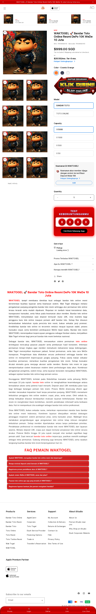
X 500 (58, 145)
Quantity (58, 191)
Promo (9, 611)
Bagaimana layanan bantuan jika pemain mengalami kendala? (31, 486)
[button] (4, 8)
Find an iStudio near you (77, 523)
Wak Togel (10, 544)
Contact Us (53, 531)
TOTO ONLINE (62, 113)
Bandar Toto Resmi (14, 522)
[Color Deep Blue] (62, 73)
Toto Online (11, 531)
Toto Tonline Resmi (14, 539)
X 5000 (59, 129)
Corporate (31, 522)
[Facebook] (55, 282)
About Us (73, 518)
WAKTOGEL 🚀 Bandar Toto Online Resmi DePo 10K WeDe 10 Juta (48, 2)
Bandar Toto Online (14, 518)
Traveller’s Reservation (36, 544)
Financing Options (34, 535)
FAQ (50, 535)
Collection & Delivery (57, 522)
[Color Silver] (68, 73)
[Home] (43, 8)
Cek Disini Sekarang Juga (74, 231)
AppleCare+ (32, 518)
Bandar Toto (11, 526)
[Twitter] (59, 282)
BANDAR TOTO (63, 105)
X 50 (58, 153)
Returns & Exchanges (57, 526)
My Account (53, 518)
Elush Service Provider (36, 531)
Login (29, 611)
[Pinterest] (63, 282)
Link (67, 611)
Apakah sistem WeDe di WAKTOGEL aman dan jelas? (28, 475)
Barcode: (72, 44)
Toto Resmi (10, 535)
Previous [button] (3, 2)
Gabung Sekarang (73, 2)
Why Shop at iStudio (77, 529)
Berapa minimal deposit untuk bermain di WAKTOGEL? (29, 464)
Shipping (68, 52)
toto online (81, 341)
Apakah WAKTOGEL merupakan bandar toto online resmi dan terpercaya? (35, 458)
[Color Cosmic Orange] (56, 73)
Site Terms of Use (55, 544)
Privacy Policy (54, 539)
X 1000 (59, 137)
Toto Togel (31, 526)
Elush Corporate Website (79, 533)
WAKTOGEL (14, 301)
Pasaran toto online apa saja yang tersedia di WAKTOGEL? (30, 481)
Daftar (48, 611)
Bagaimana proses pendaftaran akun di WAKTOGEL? (28, 469)
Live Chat (86, 611)
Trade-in (30, 539)
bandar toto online (43, 436)
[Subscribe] (41, 600)
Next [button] (93, 2)
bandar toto (38, 382)
